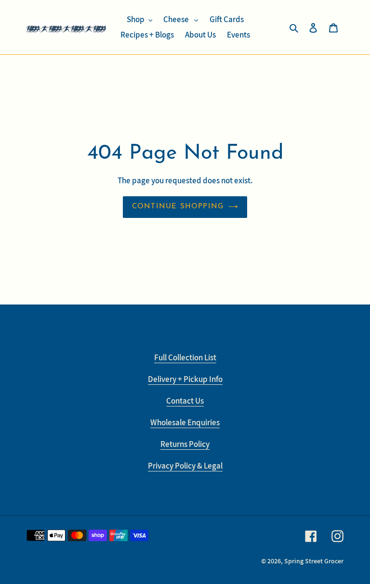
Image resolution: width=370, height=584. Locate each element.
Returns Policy (185, 444)
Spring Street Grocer (314, 561)
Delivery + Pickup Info (185, 379)
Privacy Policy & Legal (185, 465)
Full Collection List (185, 357)
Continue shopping (178, 206)
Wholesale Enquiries (185, 422)
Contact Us (185, 400)
